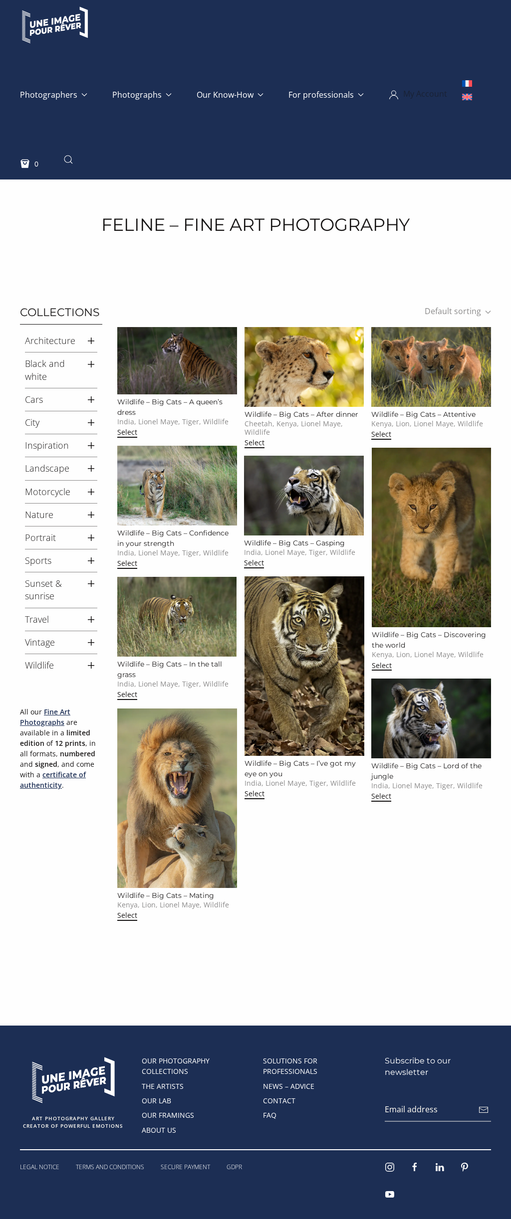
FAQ (269, 1115)
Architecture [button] (50, 341)
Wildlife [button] (39, 665)
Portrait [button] (40, 537)
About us (159, 1130)
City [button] (32, 422)
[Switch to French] (467, 83)
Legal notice (39, 1167)
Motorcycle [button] (47, 492)
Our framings (168, 1115)
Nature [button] (39, 515)
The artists (163, 1086)
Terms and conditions (110, 1167)
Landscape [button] (47, 468)
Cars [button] (34, 399)
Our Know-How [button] (225, 94)
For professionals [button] (321, 94)
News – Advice (288, 1086)
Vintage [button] (40, 642)
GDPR (234, 1167)
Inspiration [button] (47, 445)
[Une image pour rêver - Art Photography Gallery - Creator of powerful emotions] (73, 1078)
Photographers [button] (48, 94)
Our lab (156, 1100)
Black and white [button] (45, 369)
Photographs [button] (137, 94)
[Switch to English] (467, 96)
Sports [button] (38, 560)
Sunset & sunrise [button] (43, 589)
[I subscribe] (483, 1110)
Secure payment (185, 1167)
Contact (279, 1100)
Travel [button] (37, 619)
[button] (418, 95)
